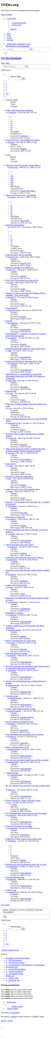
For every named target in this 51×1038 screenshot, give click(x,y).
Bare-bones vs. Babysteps (15, 517)
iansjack (23, 276)
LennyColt (12, 438)
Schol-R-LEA (13, 257)
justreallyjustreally (15, 711)
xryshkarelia (12, 828)
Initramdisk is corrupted (14, 613)
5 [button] (6, 89)
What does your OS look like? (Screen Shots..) (23, 165)
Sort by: (22, 910)
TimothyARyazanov (27, 191)
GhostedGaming (14, 310)
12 (11, 123)
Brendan (11, 142)
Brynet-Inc (14, 167)
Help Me (9, 321)
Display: (6, 910)
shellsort (23, 485)
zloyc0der (23, 513)
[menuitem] (18, 23)
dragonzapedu (25, 329)
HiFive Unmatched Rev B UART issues (21, 641)
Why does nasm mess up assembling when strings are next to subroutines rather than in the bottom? (27, 667)
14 (11, 127)
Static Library (11, 464)
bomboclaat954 (15, 698)
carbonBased (13, 602)
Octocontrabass (26, 370)
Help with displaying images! (17, 653)
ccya (10, 408)
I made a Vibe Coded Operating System (20, 709)
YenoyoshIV (24, 221)
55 (11, 212)
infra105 (11, 453)
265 (11, 180)
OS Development (11, 58)
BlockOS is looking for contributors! (19, 476)
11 (11, 121)
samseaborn (12, 560)
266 (11, 182)
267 (11, 184)
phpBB (13, 1017)
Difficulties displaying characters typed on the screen (25, 349)
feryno (22, 566)
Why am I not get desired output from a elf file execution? (27, 760)
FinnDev (23, 344)
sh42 (22, 251)
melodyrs (13, 547)
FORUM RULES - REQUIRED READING (23, 140)
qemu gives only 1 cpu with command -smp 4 (23, 489)
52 (11, 206)
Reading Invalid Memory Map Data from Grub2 (24, 361)
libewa (22, 430)
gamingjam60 (13, 762)
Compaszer (12, 615)
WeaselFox (12, 519)
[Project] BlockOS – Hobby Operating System (23, 800)
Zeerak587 (12, 656)
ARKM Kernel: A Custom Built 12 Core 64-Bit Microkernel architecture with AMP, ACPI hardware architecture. (25, 376)
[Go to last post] (29, 136)
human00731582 (14, 423)
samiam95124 (13, 892)
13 (11, 125)
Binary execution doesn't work (17, 747)
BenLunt (23, 445)
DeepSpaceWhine (27, 717)
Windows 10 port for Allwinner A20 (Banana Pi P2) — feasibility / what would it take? (26, 294)
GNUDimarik (25, 781)
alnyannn (11, 643)
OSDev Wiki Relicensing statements (19, 110)
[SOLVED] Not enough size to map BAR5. (22, 280)
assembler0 (12, 338)
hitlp (9, 351)
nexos (22, 304)
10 (11, 240)
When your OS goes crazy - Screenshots (21, 195)
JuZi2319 (11, 790)
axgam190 (12, 815)
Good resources (11, 308)
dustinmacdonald (14, 630)
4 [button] (6, 87)
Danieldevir (12, 506)
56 (11, 214)
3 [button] (6, 85)
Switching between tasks (15, 877)
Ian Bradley (15, 1013)
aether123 (11, 270)
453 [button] (7, 94)
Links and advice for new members (19, 255)
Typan (10, 393)
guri (9, 479)
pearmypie (24, 730)
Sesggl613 (12, 297)
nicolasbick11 (13, 323)
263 (11, 176)
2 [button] (6, 83)
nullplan (23, 526)
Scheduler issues (12, 696)
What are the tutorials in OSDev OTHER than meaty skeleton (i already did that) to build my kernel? (25, 450)
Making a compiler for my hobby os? (19, 268)
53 (11, 208)
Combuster (12, 112)
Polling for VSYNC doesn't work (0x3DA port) (24, 839)
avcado (10, 282)
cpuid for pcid (11, 890)
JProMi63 (11, 724)
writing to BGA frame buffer (16, 585)
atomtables (12, 670)
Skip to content (6, 15)
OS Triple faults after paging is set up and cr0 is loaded (26, 813)
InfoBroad (14, 364)
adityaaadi (12, 381)
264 (11, 178)
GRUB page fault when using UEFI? (20, 545)
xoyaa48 (11, 534)
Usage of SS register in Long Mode (19, 826)
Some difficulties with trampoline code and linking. (25, 734)
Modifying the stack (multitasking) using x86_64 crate (26, 864)
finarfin (12, 197)
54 (11, 210)
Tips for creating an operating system (19, 722)
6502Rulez (12, 841)
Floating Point (11, 391)
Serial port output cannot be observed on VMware (24, 557)
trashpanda (12, 879)
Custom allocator (12, 773)
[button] (6, 74)
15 (11, 129)
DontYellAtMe (13, 685)
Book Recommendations (15, 225)
